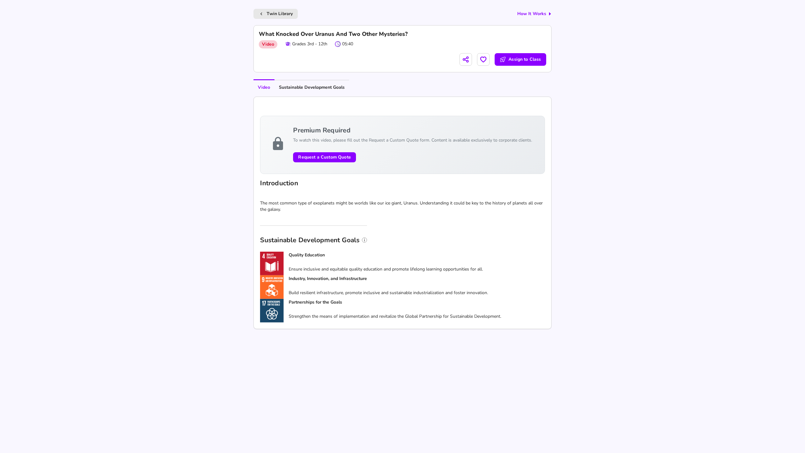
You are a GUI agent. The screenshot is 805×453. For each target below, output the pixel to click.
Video (264, 87)
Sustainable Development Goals (312, 87)
